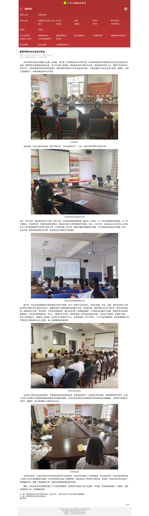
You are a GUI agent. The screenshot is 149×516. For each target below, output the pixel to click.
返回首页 (23, 498)
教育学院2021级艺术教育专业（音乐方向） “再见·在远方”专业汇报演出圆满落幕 (55, 494)
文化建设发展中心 (62, 45)
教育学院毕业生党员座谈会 (36, 496)
